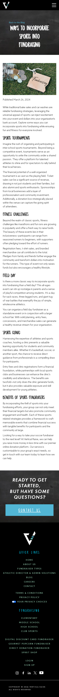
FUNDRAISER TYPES (29, 569)
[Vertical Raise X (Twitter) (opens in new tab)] (35, 672)
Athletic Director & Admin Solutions (29, 573)
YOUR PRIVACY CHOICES (32, 602)
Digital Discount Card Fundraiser (29, 639)
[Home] (6, 5)
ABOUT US (29, 564)
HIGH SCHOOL (29, 627)
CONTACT (29, 586)
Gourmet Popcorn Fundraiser (29, 644)
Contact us (29, 510)
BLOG (29, 577)
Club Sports (29, 631)
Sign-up (29, 665)
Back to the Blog (17, 22)
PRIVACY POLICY (29, 597)
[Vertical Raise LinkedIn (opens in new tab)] (29, 673)
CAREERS (29, 582)
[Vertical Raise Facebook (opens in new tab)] (23, 673)
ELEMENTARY (29, 618)
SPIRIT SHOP (29, 652)
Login (29, 661)
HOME (29, 560)
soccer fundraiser (44, 435)
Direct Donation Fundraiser (29, 648)
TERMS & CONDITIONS (29, 593)
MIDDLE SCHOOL (29, 622)
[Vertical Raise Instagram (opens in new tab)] (17, 673)
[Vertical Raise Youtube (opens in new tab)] (41, 672)
